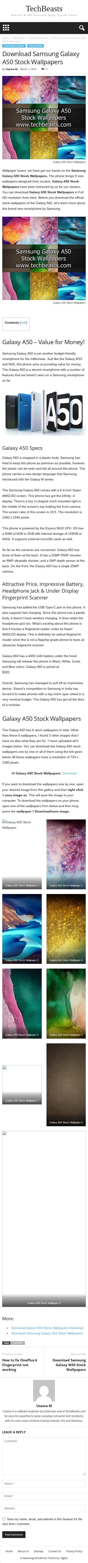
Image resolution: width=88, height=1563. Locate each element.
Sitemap (38, 1551)
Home (5, 37)
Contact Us (55, 1551)
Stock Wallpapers (38, 37)
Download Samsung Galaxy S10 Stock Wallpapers (47, 1333)
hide (23, 322)
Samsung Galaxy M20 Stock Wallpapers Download (47, 1328)
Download (69, 773)
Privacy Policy (74, 1551)
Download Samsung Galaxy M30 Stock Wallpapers (69, 1365)
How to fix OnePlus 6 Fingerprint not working (19, 1365)
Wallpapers (19, 37)
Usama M (11, 69)
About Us (23, 1551)
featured (18, 1343)
